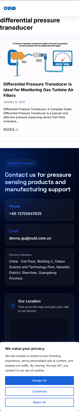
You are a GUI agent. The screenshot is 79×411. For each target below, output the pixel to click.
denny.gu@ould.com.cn (30, 238)
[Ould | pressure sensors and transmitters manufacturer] (9, 8)
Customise (39, 391)
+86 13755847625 (25, 213)
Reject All (39, 402)
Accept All (39, 380)
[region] (39, 376)
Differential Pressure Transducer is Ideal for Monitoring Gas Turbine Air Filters (38, 90)
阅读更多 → (10, 129)
